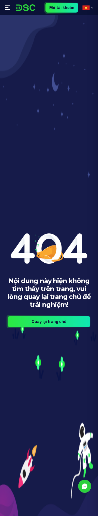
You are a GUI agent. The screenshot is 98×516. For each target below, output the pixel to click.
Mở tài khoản (61, 7)
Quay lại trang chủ (49, 321)
